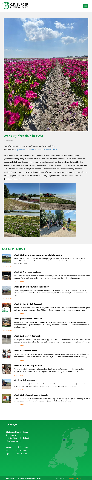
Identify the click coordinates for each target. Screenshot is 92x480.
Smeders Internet (74, 478)
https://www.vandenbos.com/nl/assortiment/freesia (36, 150)
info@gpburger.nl (13, 441)
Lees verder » (7, 267)
